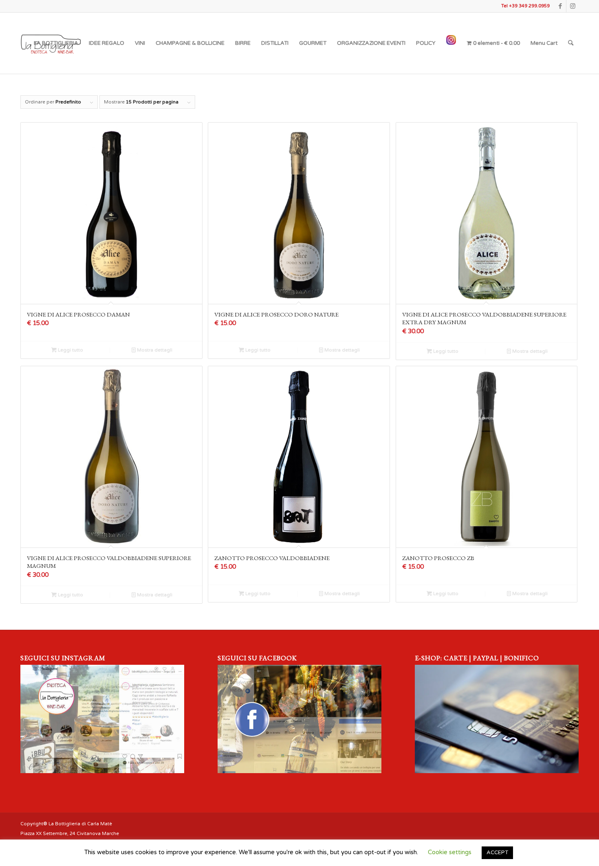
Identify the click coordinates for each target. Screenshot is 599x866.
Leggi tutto (70, 350)
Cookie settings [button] (449, 852)
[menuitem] (56, 43)
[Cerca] (571, 43)
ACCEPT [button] (497, 852)
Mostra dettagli (154, 350)
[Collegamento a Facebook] (560, 6)
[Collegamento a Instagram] (572, 6)
